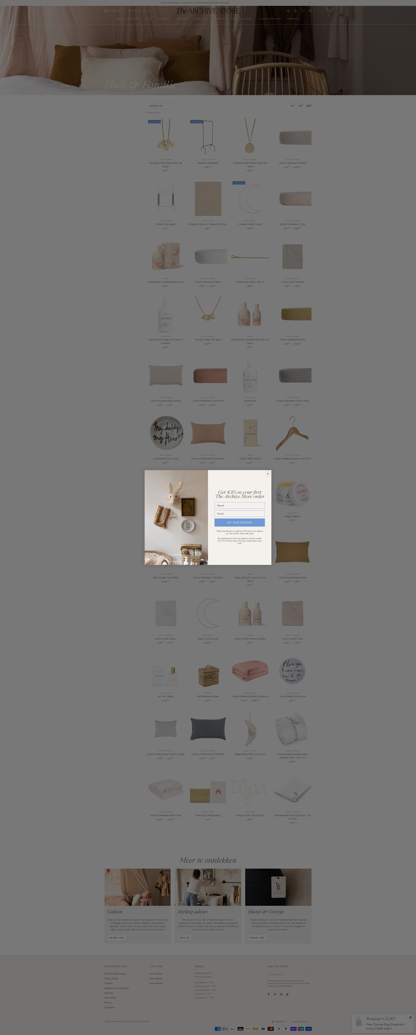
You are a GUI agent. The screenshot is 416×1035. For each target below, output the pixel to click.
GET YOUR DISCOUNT (239, 522)
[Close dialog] (268, 474)
